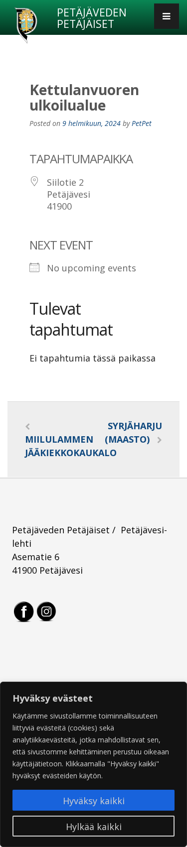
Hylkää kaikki (94, 827)
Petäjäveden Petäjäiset (92, 18)
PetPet (142, 123)
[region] (93, 764)
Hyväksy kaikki (94, 801)
